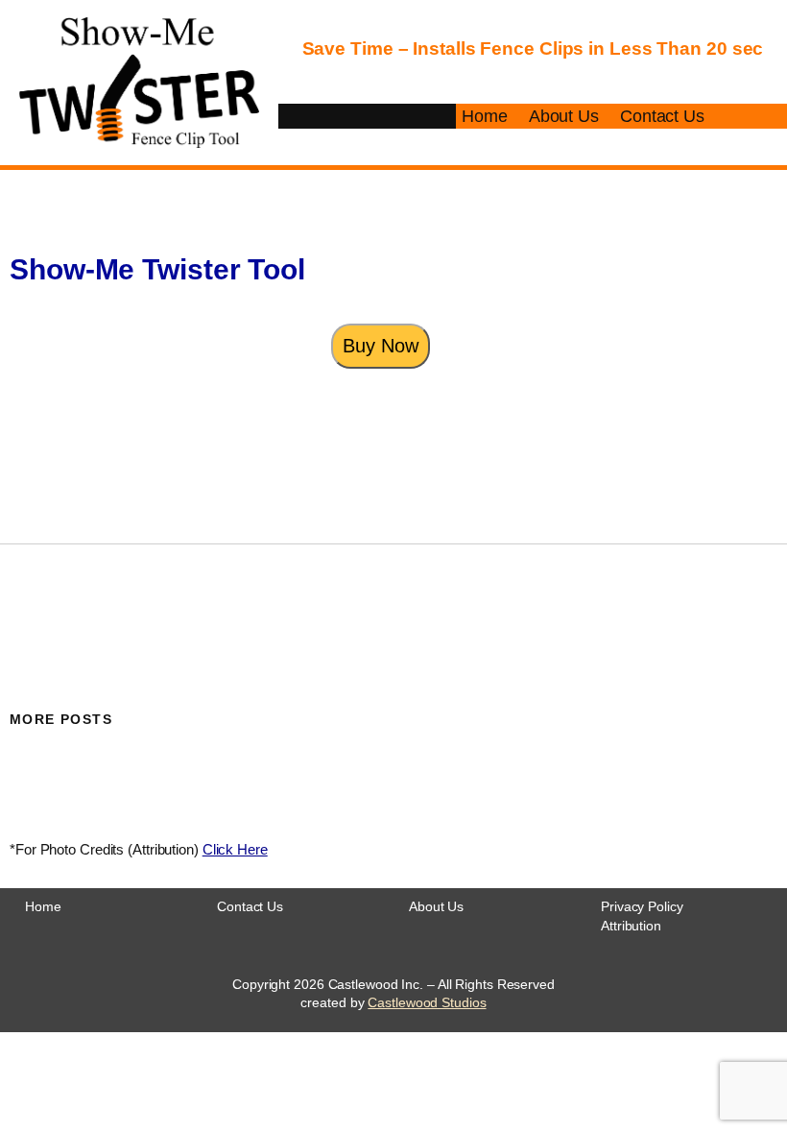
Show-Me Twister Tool (157, 269)
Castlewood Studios (427, 1002)
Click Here (235, 849)
